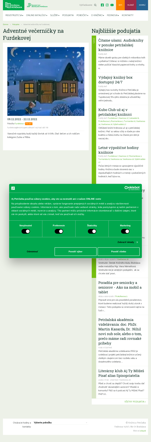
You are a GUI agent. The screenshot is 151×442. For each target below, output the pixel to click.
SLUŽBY (54, 15)
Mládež (130, 5)
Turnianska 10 (130, 121)
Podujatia (15, 24)
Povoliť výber (75, 251)
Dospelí (142, 5)
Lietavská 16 (134, 118)
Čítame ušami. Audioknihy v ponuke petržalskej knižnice (120, 45)
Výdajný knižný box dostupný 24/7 (115, 79)
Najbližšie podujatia (116, 30)
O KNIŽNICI (97, 15)
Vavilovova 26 (106, 124)
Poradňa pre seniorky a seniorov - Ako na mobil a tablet (120, 287)
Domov (5, 24)
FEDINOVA (112, 15)
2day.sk (143, 431)
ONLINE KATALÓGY (36, 15)
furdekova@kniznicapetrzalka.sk (20, 127)
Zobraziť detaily (126, 242)
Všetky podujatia (134, 402)
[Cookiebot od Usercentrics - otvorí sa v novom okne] (127, 188)
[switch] (59, 231)
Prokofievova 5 (104, 121)
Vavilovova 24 (116, 159)
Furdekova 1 (19, 123)
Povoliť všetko (118, 251)
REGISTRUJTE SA (13, 15)
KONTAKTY (127, 15)
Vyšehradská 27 (119, 124)
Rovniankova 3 (117, 121)
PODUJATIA (68, 15)
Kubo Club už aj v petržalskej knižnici (115, 112)
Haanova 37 (124, 118)
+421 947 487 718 (41, 127)
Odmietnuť (32, 251)
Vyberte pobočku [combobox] (43, 423)
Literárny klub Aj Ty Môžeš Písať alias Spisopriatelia (121, 373)
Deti (120, 5)
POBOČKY (82, 15)
